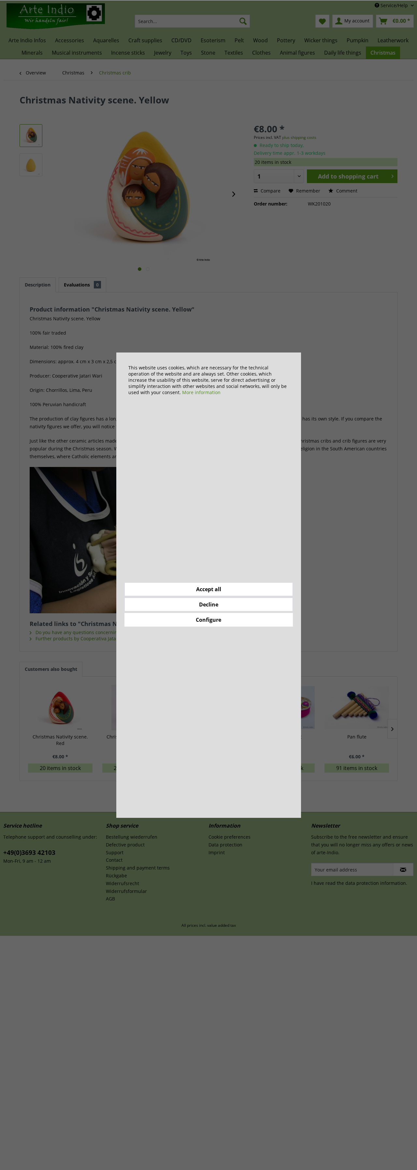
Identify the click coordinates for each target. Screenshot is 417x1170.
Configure (208, 619)
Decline (208, 604)
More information (201, 392)
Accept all (208, 589)
